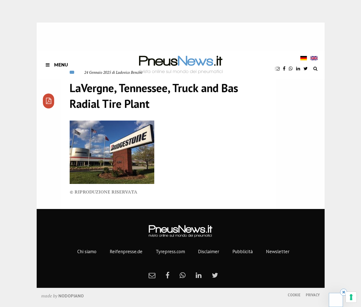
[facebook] (284, 68)
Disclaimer (208, 251)
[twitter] (305, 68)
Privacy (313, 295)
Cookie (294, 295)
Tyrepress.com (170, 251)
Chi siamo (86, 251)
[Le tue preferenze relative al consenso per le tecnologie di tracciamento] (351, 297)
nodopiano (71, 296)
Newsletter (277, 251)
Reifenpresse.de (126, 251)
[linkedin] (298, 68)
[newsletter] (277, 68)
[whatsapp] (291, 68)
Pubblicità (242, 251)
